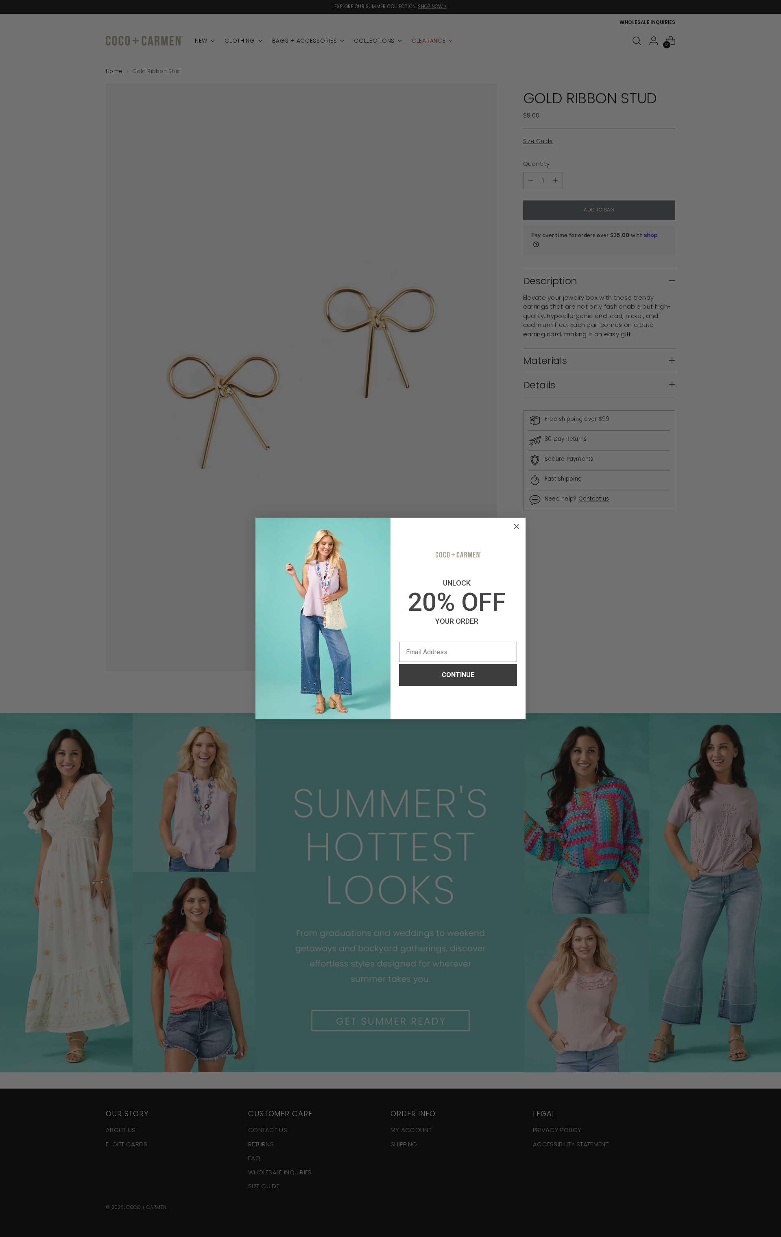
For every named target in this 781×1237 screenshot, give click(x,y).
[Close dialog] (516, 526)
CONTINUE (458, 675)
